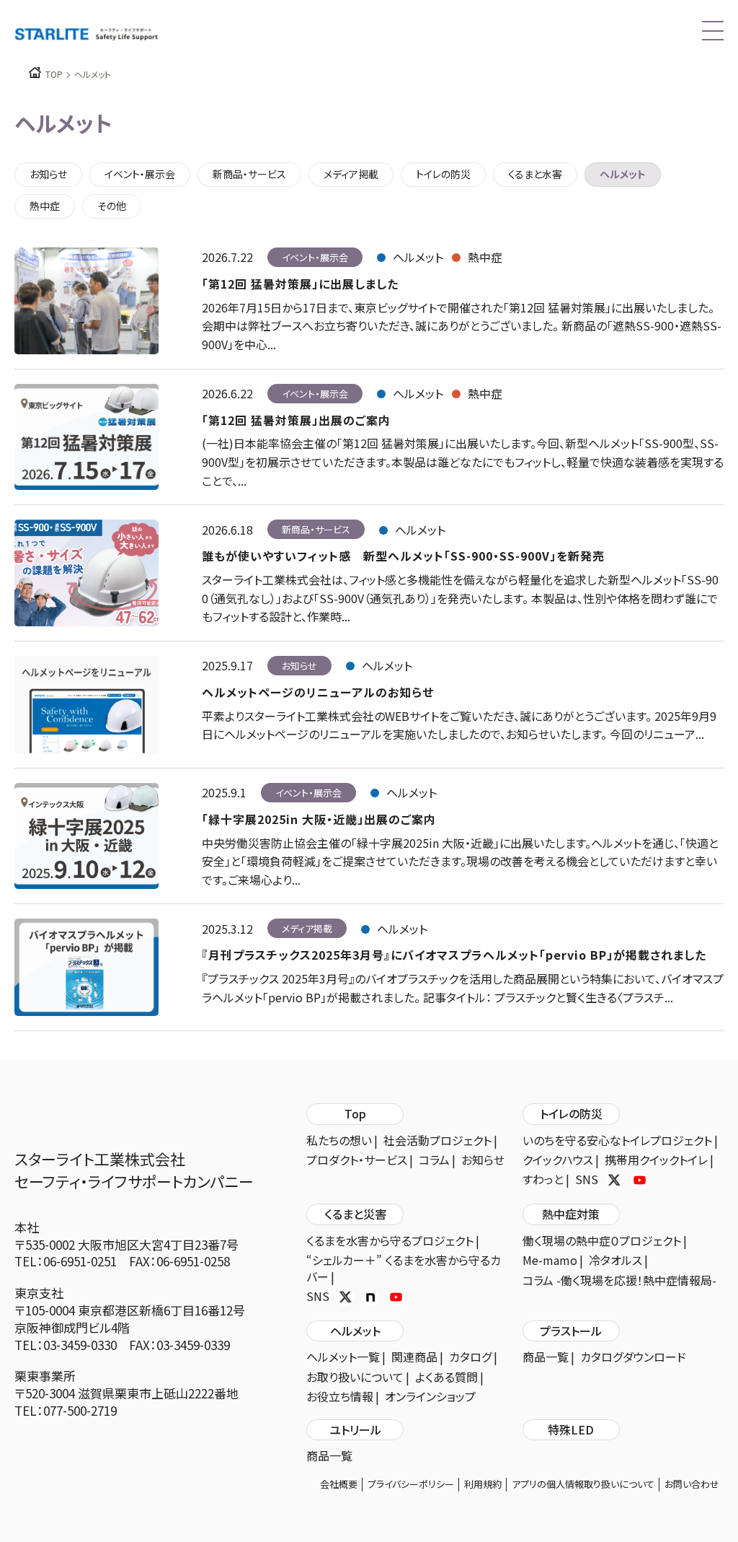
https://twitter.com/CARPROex (346, 1297)
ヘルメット (623, 174)
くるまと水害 (535, 174)
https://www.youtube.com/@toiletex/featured (640, 1180)
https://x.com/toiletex (614, 1180)
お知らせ (48, 174)
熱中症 (45, 205)
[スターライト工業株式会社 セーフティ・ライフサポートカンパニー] (86, 32)
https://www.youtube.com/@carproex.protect (396, 1297)
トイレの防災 (443, 174)
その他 (111, 205)
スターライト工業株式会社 (134, 1170)
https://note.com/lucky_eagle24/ (371, 1297)
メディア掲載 (351, 174)
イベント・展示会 (140, 174)
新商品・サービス (249, 174)
